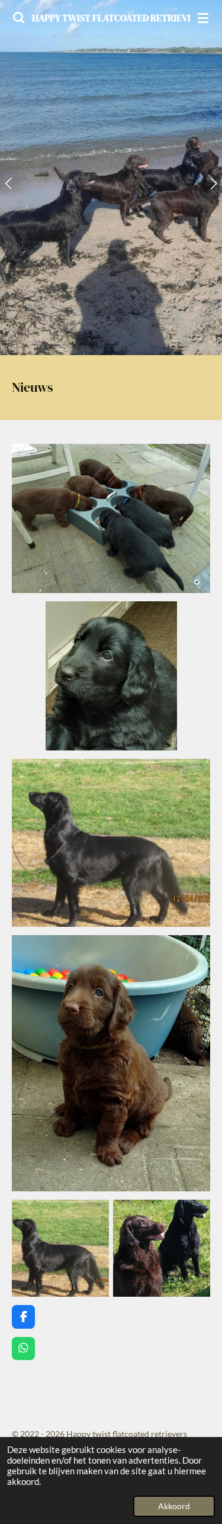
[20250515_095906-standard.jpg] (162, 1248)
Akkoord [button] (174, 1506)
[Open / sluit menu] (203, 18)
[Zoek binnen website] (19, 18)
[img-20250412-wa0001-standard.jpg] (60, 1248)
